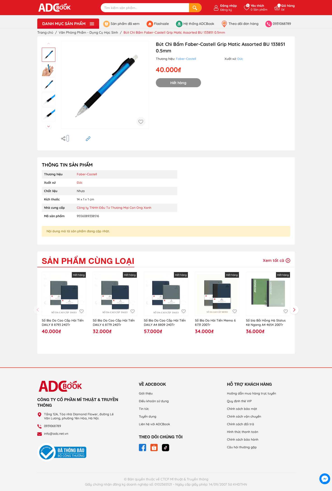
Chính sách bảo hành (242, 439)
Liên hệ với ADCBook (154, 424)
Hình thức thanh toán (242, 432)
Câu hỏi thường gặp (242, 447)
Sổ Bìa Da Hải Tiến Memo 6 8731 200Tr (215, 322)
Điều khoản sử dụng (154, 401)
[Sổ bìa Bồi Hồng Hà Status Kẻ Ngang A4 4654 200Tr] (268, 294)
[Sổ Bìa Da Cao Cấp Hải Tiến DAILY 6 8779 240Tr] (115, 294)
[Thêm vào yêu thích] (140, 121)
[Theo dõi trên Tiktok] (165, 447)
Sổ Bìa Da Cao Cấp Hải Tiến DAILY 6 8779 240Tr (114, 322)
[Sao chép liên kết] (88, 138)
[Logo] (78, 386)
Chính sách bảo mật (242, 409)
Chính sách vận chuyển (244, 416)
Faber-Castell (186, 59)
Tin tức (144, 409)
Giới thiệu (146, 393)
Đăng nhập (228, 6)
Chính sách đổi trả (240, 424)
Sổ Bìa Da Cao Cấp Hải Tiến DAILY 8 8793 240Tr (63, 322)
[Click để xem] (105, 85)
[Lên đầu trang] (324, 468)
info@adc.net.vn (56, 434)
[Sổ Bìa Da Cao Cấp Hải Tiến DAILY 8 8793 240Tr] (64, 294)
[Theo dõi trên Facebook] (143, 447)
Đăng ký (226, 10)
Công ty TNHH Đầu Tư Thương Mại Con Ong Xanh (114, 208)
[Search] (195, 7)
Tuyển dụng (147, 416)
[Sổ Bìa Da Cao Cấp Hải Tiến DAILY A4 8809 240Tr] (166, 294)
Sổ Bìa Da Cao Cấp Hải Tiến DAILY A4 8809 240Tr (165, 322)
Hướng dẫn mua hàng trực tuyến (251, 393)
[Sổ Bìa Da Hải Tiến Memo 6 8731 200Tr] (217, 294)
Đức (240, 59)
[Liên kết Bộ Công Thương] (63, 452)
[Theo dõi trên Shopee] (154, 447)
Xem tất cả (274, 260)
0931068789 (52, 426)
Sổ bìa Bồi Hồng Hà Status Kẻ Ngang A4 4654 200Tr (266, 322)
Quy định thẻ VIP (239, 401)
